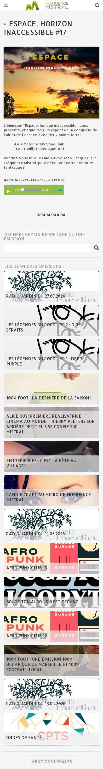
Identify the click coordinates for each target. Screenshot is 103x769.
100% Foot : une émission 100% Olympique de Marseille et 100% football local (42, 664)
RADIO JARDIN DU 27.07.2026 (35, 296)
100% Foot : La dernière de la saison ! (48, 397)
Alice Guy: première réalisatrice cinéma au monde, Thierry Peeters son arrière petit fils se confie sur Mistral (50, 423)
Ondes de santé (24, 737)
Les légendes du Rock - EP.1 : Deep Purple (44, 361)
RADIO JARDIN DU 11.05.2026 (35, 533)
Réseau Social (51, 215)
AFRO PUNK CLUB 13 (26, 567)
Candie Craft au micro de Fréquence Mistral (48, 497)
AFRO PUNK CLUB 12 (26, 635)
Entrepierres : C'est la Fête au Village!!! (41, 463)
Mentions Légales (51, 761)
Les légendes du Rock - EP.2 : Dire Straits (43, 327)
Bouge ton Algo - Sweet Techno (42, 601)
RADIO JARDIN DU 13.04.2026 (35, 703)
